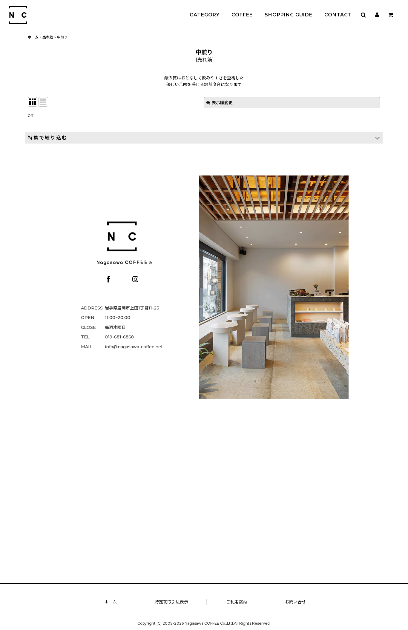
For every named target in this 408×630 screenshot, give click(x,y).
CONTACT (338, 15)
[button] (363, 14)
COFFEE (242, 15)
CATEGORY (205, 15)
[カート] (390, 14)
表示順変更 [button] (222, 102)
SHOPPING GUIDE (288, 15)
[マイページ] (377, 14)
